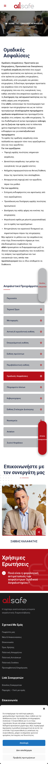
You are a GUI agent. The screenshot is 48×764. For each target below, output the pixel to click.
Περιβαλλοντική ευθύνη (18, 365)
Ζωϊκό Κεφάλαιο (15, 443)
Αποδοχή (24, 743)
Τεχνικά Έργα (13, 309)
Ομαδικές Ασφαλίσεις (17, 376)
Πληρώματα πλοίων (16, 387)
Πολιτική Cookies (10, 662)
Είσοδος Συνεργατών (12, 685)
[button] (44, 708)
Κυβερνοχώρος (14, 398)
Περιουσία (12, 298)
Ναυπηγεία (12, 420)
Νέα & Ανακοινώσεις (12, 637)
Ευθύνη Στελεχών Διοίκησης (20, 409)
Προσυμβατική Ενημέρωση (14, 668)
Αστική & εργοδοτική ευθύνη (20, 331)
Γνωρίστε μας (8, 632)
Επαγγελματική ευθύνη (18, 343)
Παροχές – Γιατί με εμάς (13, 690)
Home (11, 23)
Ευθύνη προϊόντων (15, 354)
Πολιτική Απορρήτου (12, 652)
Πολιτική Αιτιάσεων (11, 657)
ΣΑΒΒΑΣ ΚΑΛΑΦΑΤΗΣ (24, 541)
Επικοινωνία (7, 642)
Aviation (10, 431)
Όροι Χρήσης (8, 647)
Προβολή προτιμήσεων (24, 758)
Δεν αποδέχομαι (24, 750)
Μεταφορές (12, 320)
